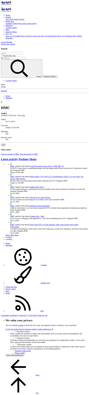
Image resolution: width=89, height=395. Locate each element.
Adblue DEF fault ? (37, 187)
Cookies (43, 265)
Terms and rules (11, 287)
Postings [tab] (24, 159)
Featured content (12, 23)
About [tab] (32, 159)
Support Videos (11, 32)
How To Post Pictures (49, 36)
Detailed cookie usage (23, 351)
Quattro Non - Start (37, 216)
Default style (45, 283)
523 (7, 134)
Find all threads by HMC (29, 154)
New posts (9, 19)
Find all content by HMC (10, 154)
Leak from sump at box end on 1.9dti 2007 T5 (47, 166)
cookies (21, 325)
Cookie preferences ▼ (45, 329)
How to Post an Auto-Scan (31, 36)
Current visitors (11, 28)
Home (8, 15)
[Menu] (2, 7)
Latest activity (31, 23)
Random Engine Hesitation (40, 206)
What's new (10, 21)
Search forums (19, 19)
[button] (9, 34)
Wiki (7, 30)
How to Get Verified (13, 36)
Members (9, 26)
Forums (8, 17)
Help (7, 291)
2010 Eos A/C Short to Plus (40, 197)
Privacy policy (11, 289)
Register (4, 91)
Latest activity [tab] (9, 159)
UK (23, 115)
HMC (12, 166)
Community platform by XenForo (24, 315)
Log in (3, 87)
